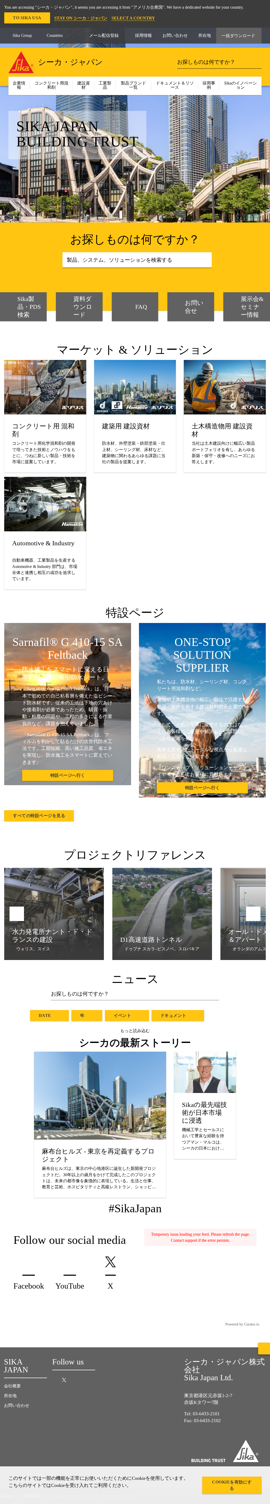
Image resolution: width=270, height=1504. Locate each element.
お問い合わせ (16, 1405)
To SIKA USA (27, 18)
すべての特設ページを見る (39, 815)
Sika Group (22, 35)
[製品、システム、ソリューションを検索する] (206, 260)
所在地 (10, 1395)
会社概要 (12, 1386)
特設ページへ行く (67, 775)
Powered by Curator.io (242, 1324)
